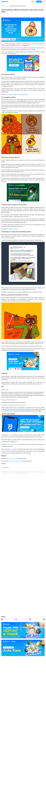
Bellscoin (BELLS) (5, 467)
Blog (7, 6)
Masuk (32, 1)
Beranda (3, 6)
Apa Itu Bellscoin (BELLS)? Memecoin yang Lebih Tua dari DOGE (17, 6)
